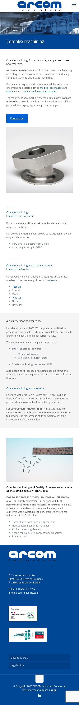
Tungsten (17, 297)
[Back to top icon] (39, 679)
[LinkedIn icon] (39, 695)
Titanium (16, 287)
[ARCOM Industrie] (39, 6)
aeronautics (56, 88)
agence (48, 690)
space (9, 91)
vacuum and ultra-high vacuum (39, 91)
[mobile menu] (74, 5)
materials (52, 280)
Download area (19, 658)
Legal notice (17, 665)
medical (44, 88)
